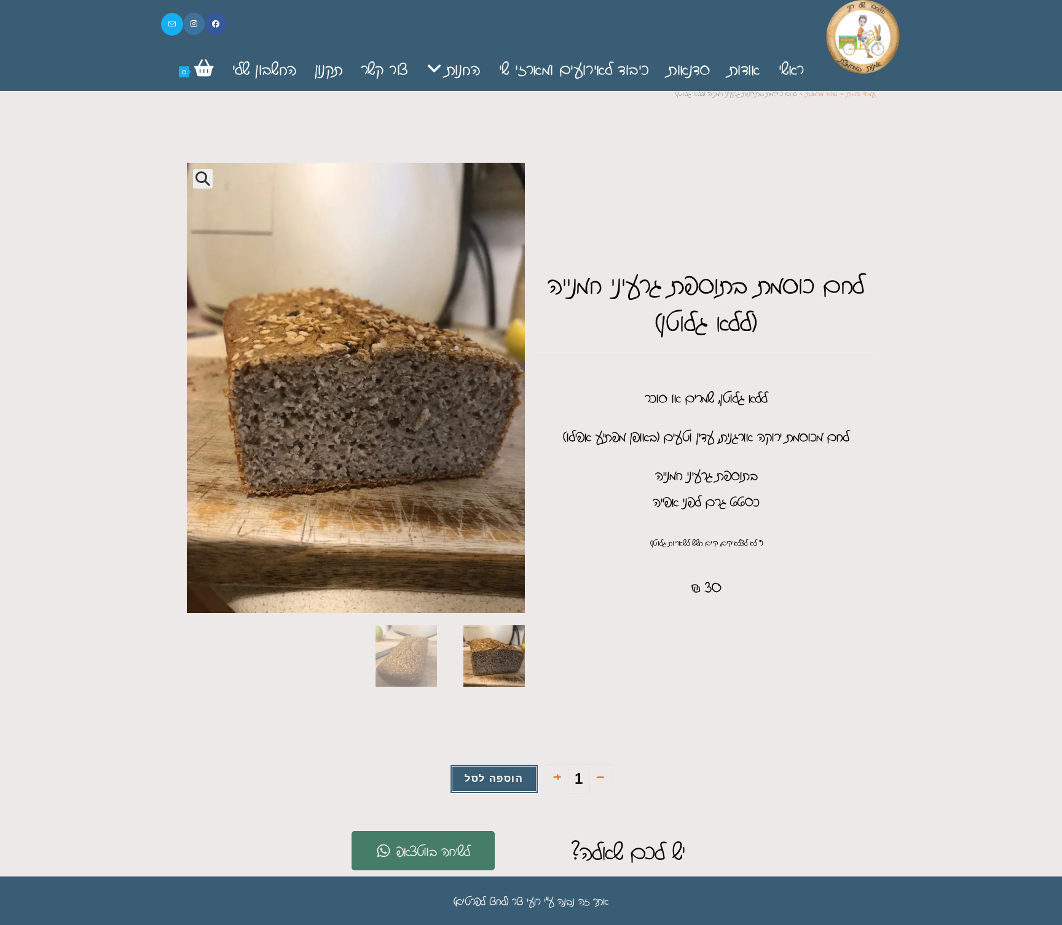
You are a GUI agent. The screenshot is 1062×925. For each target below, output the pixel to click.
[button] (203, 179)
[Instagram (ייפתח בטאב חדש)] (194, 24)
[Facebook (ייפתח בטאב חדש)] (216, 24)
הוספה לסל (494, 778)
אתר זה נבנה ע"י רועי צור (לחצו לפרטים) (531, 901)
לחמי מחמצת (821, 93)
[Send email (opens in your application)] (172, 24)
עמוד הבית (861, 93)
